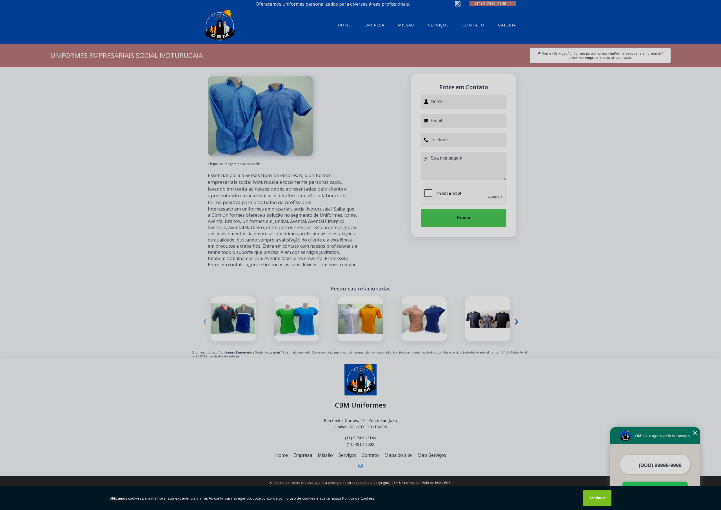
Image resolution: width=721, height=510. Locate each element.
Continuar (597, 498)
